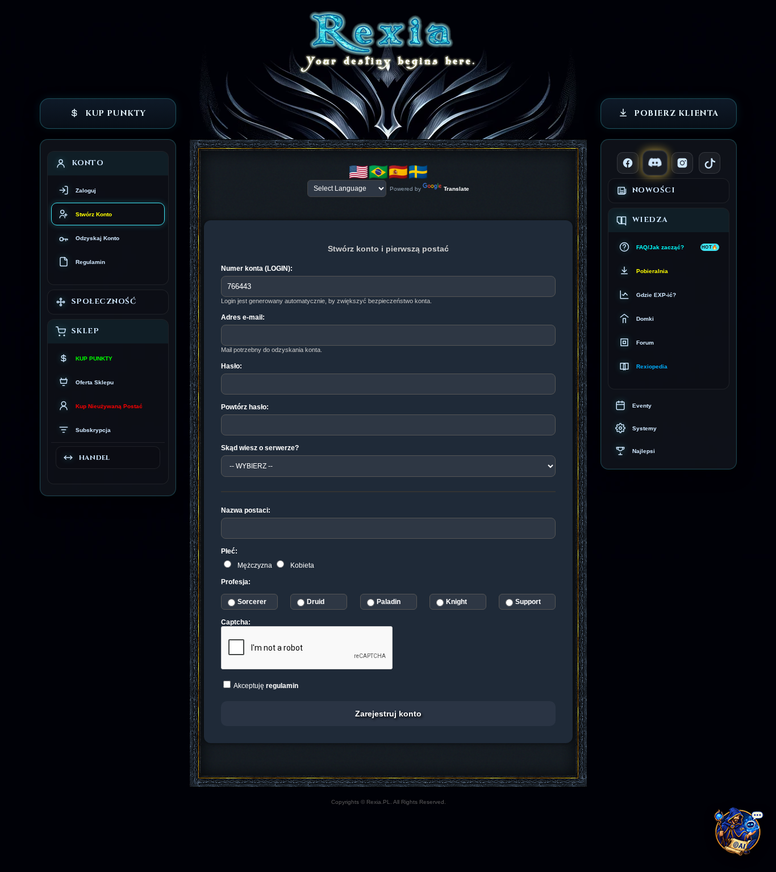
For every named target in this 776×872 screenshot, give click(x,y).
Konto (88, 163)
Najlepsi (643, 451)
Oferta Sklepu (95, 382)
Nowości (653, 190)
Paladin (388, 602)
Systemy (644, 428)
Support (528, 602)
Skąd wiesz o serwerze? (260, 448)
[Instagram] (682, 163)
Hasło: (231, 366)
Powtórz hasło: (245, 407)
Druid (315, 602)
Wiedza (649, 220)
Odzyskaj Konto (97, 238)
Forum (645, 342)
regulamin (282, 686)
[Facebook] (628, 163)
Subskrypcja (93, 430)
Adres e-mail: (243, 317)
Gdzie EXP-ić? (656, 295)
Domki (645, 319)
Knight (455, 602)
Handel (94, 457)
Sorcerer (251, 602)
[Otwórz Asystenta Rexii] (740, 836)
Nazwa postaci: (245, 510)
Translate (456, 189)
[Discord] (655, 163)
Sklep (85, 331)
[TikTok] (709, 163)
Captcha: (236, 622)
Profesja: (236, 582)
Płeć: (229, 551)
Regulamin (90, 262)
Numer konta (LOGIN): (257, 268)
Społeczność (104, 301)
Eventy (642, 406)
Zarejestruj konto (388, 713)
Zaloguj (86, 190)
